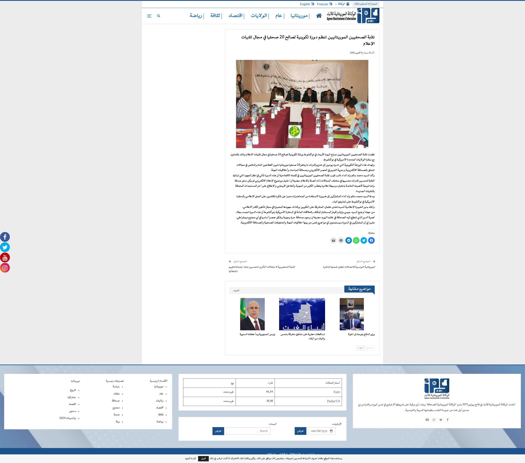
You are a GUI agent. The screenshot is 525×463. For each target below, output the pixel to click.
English (305, 4)
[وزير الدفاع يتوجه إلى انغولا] (352, 314)
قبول (203, 458)
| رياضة (197, 16)
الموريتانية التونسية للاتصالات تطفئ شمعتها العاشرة (349, 267)
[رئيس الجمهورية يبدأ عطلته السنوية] (252, 314)
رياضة (159, 421)
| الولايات (260, 16)
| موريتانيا (300, 16)
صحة (117, 414)
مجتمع (116, 407)
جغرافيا (72, 397)
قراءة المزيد (190, 458)
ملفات (116, 394)
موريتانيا (158, 386)
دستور (72, 411)
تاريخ (73, 390)
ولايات (159, 400)
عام (161, 394)
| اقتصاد (236, 16)
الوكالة (341, 4)
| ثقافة (216, 16)
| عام (280, 16)
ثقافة (160, 414)
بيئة (118, 421)
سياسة (116, 386)
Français (322, 4)
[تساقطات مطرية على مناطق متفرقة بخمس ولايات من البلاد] (302, 314)
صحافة (116, 400)
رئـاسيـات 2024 (67, 418)
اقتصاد (159, 407)
